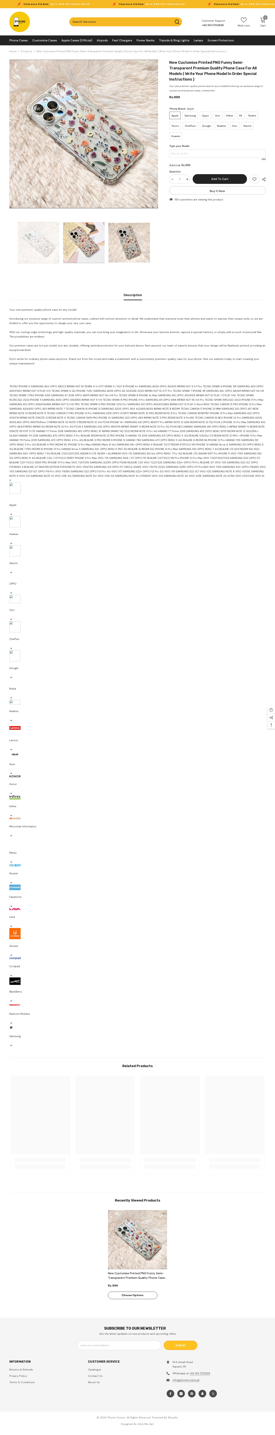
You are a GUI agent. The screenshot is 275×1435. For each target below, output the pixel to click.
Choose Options (132, 1295)
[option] (83, 134)
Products (26, 51)
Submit (180, 1345)
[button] (137, 507)
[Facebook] (170, 1394)
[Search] (125, 21)
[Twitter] (213, 1394)
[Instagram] (181, 1394)
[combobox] (120, 21)
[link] (40, 1160)
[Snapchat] (202, 1394)
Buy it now (217, 191)
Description (133, 295)
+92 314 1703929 (200, 1373)
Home (13, 51)
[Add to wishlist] (254, 179)
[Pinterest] (192, 1394)
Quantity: (175, 171)
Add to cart (219, 179)
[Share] (262, 179)
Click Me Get (146, 1424)
